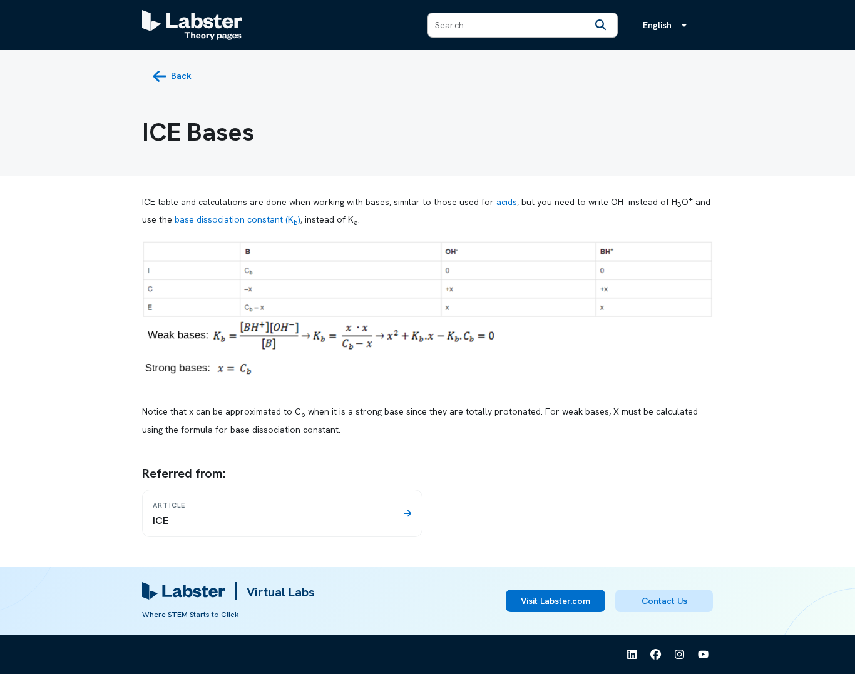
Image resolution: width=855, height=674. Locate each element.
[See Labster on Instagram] (679, 654)
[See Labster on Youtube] (703, 654)
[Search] (600, 25)
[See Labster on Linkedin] (632, 654)
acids (506, 201)
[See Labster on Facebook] (656, 654)
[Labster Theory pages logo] (192, 25)
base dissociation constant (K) (237, 219)
